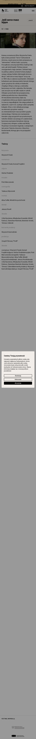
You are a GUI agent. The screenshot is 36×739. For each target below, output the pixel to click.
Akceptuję (18, 383)
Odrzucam (18, 380)
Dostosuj (18, 376)
